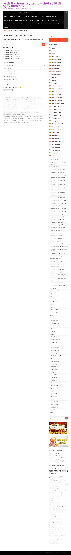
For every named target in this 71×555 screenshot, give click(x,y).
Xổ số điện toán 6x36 (57, 86)
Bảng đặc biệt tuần (7, 106)
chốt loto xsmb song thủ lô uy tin (58, 227)
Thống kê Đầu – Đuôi (57, 124)
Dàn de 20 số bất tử (8, 110)
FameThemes (65, 552)
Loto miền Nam (56, 138)
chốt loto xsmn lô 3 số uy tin (57, 272)
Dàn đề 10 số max (7, 114)
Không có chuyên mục (37, 116)
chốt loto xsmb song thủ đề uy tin (11, 54)
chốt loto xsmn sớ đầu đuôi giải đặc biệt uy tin (59, 279)
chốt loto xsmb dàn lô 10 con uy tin (58, 200)
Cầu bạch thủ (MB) (57, 94)
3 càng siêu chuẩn (38, 97)
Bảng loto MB (54, 391)
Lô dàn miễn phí (21, 118)
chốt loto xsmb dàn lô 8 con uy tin (58, 211)
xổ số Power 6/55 (56, 74)
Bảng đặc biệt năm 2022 (38, 104)
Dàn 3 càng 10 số (40, 106)
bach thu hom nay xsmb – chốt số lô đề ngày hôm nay (32, 4)
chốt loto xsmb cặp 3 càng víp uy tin (59, 184)
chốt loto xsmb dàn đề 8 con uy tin (58, 192)
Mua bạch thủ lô (30, 118)
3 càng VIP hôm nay (8, 99)
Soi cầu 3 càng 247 (39, 118)
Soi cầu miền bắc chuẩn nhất (12, 16)
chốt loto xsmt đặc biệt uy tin (57, 238)
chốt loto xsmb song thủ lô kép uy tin (11, 58)
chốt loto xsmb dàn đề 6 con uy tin (58, 189)
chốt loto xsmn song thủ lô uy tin (58, 285)
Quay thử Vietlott (56, 153)
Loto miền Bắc (56, 135)
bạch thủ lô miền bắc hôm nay (29, 101)
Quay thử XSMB (56, 144)
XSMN (37, 20)
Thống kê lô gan (56, 109)
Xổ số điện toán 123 (57, 89)
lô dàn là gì (14, 118)
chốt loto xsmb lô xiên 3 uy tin (57, 216)
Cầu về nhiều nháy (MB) (58, 103)
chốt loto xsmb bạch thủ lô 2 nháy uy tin (59, 181)
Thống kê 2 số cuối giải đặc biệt (35, 120)
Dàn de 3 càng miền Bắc (24, 108)
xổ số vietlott (55, 68)
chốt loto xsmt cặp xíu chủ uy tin (58, 235)
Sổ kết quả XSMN (56, 62)
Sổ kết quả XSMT (56, 65)
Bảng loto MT (54, 396)
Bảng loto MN (54, 393)
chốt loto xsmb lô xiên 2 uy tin (10, 52)
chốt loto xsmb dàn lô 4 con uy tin (58, 203)
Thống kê (39, 24)
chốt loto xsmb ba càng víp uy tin (58, 169)
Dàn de (15, 108)
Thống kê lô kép (56, 115)
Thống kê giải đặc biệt (8, 122)
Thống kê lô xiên (56, 112)
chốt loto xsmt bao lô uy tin (57, 233)
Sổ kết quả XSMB (56, 59)
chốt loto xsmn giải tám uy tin (57, 269)
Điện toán (24, 24)
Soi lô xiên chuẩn (23, 120)
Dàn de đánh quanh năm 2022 (10, 112)
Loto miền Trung (56, 141)
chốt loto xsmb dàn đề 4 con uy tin (11, 50)
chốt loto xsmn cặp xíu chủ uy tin (58, 264)
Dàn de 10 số (33, 108)
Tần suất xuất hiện (57, 129)
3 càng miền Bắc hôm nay (27, 97)
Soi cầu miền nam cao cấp (49, 16)
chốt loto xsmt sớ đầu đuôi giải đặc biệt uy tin (59, 250)
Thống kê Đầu (56, 118)
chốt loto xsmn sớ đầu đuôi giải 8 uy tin (59, 275)
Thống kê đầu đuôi (57, 106)
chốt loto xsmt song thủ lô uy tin (58, 253)
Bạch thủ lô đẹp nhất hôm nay (10, 104)
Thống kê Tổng (56, 126)
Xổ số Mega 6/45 (54, 320)
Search (58, 40)
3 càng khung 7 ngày (8, 97)
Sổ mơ (6, 27)
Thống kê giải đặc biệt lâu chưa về (21, 122)
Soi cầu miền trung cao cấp (31, 16)
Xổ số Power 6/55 (55, 323)
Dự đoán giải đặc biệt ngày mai (19, 114)
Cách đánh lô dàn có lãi (30, 106)
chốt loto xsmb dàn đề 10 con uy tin (19, 30)
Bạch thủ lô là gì (17, 101)
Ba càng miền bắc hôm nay (19, 99)
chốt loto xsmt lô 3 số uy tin (57, 243)
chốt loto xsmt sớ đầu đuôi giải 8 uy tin (59, 246)
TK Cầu (32, 24)
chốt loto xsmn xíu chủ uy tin (57, 282)
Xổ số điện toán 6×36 (55, 337)
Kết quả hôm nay (52, 20)
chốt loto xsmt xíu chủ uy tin (57, 256)
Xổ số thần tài (55, 92)
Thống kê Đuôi (56, 121)
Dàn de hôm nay (24, 110)
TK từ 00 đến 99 (56, 132)
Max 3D (54, 77)
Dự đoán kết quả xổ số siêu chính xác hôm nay (13, 116)
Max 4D (54, 80)
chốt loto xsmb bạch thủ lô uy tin (58, 177)
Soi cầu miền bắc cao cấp (45, 13)
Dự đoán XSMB (28, 116)
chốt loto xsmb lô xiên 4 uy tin (57, 219)
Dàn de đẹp (20, 112)
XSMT (43, 20)
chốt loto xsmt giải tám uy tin (57, 241)
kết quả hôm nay (56, 57)
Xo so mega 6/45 (56, 71)
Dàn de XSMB (32, 110)
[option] (39, 30)
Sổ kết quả (7, 24)
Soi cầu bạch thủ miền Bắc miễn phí (11, 120)
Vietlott (15, 24)
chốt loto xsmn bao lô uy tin (57, 261)
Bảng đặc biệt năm (28, 104)
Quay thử (56, 24)
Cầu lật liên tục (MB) (57, 97)
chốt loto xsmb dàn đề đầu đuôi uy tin (59, 197)
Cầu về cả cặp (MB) (57, 100)
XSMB (31, 20)
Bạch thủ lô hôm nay (30, 99)
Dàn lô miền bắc (35, 112)
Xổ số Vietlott (54, 318)
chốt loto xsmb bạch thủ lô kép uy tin (59, 175)
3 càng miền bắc (17, 97)
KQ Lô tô (47, 24)
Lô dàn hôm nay (7, 118)
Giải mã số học (8, 20)
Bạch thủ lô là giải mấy (8, 101)
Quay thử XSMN (56, 147)
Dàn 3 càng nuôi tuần (8, 108)
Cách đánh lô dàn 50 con (18, 106)
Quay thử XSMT (56, 150)
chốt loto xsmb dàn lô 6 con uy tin (58, 208)
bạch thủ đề (20, 104)
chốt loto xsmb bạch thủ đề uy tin (58, 172)
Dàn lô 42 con (27, 112)
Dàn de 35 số (16, 110)
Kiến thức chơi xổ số (21, 20)
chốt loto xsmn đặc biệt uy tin (57, 266)
